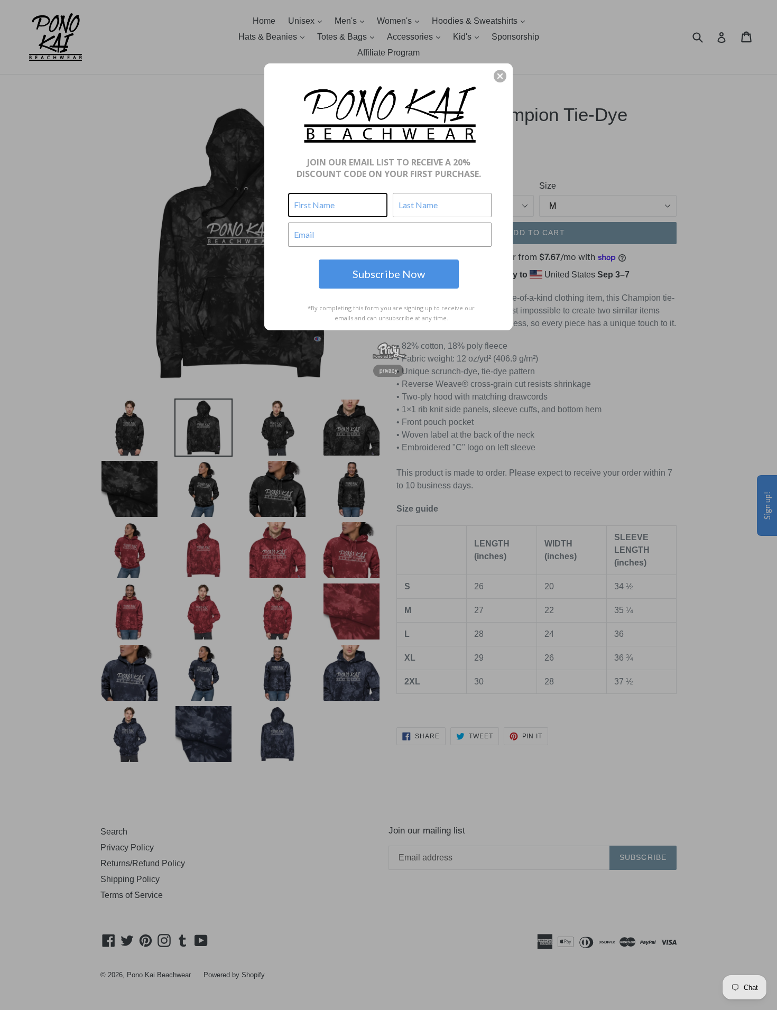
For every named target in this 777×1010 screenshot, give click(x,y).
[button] (500, 76)
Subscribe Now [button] (389, 273)
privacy (388, 370)
